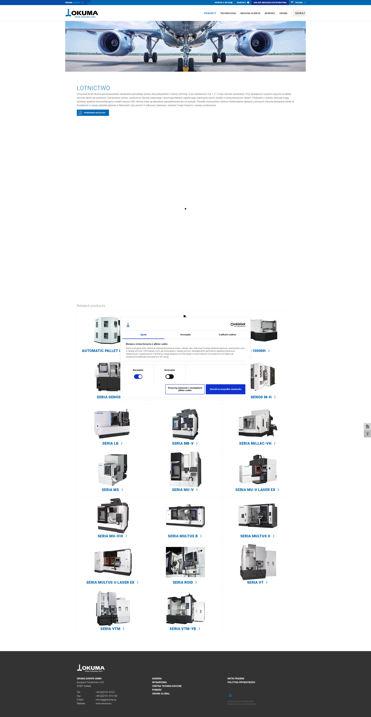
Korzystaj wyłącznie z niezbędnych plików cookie (185, 389)
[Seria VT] (258, 566)
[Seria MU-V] (185, 473)
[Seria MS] (113, 473)
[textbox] (299, 13)
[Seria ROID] (185, 566)
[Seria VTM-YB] (185, 612)
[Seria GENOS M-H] (258, 380)
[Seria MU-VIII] (113, 519)
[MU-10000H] (258, 334)
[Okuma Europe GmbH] (82, 13)
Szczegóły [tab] (185, 334)
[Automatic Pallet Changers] (113, 334)
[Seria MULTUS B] (185, 519)
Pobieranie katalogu (94, 113)
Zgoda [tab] (143, 334)
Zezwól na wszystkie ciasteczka (225, 389)
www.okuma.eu (103, 703)
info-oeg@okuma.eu (106, 699)
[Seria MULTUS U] (258, 519)
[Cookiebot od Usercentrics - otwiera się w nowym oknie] (232, 325)
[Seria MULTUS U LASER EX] (113, 566)
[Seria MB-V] (185, 427)
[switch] (167, 376)
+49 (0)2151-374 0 (105, 692)
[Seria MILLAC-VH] (258, 427)
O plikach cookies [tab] (227, 334)
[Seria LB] (113, 427)
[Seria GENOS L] (113, 380)
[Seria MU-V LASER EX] (258, 473)
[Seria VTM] (113, 612)
